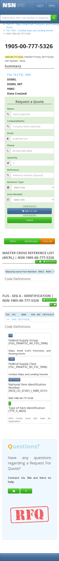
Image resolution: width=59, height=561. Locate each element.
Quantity (12, 157)
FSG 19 (11, 75)
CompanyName (16, 120)
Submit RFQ (50, 261)
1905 (13, 319)
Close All (47, 241)
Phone (10, 145)
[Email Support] (40, 261)
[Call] (26, 491)
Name (10, 108)
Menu (52, 5)
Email (10, 133)
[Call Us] (36, 261)
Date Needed (14, 194)
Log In (40, 5)
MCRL (13, 241)
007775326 (23, 319)
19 (7, 319)
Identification (31, 241)
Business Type (15, 182)
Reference (13, 169)
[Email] (14, 491)
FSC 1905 (25, 75)
